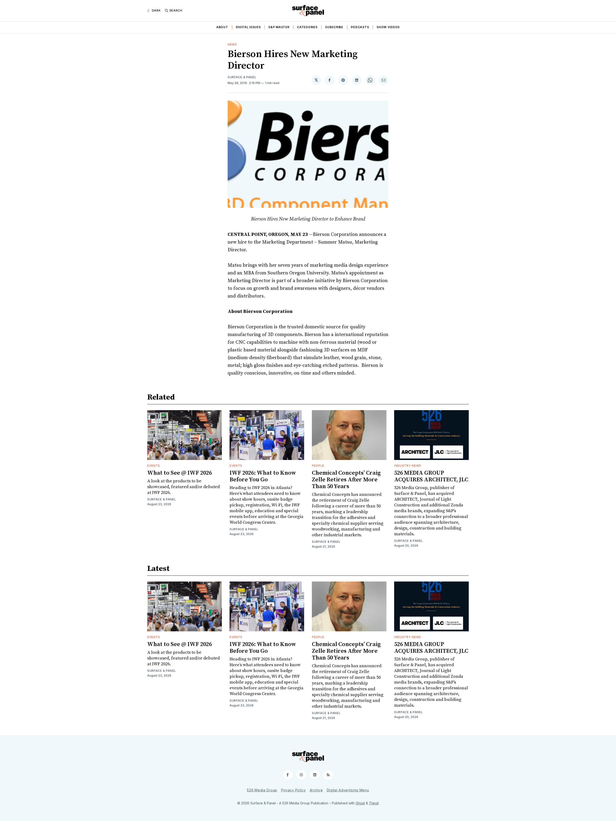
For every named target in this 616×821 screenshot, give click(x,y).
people (318, 465)
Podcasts (360, 27)
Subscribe (334, 27)
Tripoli (374, 803)
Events (153, 465)
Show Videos (388, 27)
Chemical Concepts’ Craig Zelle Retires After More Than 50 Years (346, 479)
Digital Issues (248, 27)
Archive (316, 790)
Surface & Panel (242, 77)
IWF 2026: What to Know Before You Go (263, 476)
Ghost (360, 803)
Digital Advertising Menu (348, 790)
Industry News (407, 465)
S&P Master (278, 27)
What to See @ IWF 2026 (179, 473)
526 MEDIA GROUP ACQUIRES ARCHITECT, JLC (431, 476)
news (232, 44)
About (222, 27)
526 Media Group (262, 790)
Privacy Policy (293, 790)
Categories (307, 27)
